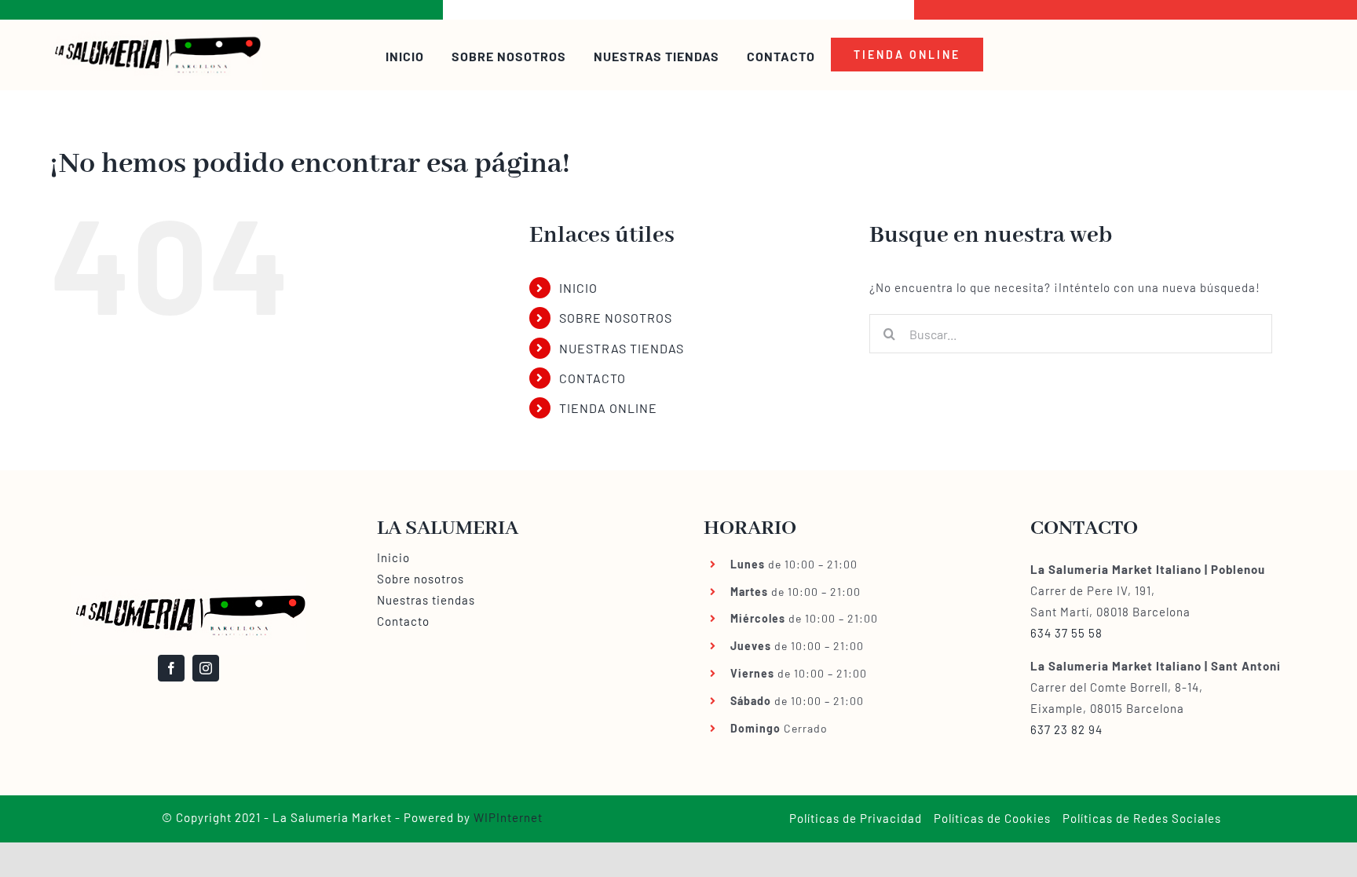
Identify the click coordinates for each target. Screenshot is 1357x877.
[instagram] (205, 668)
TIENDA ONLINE (608, 407)
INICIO (578, 287)
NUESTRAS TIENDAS (621, 348)
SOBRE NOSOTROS (615, 317)
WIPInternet (508, 817)
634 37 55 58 (1066, 633)
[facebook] (171, 668)
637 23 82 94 (1066, 729)
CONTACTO (592, 378)
